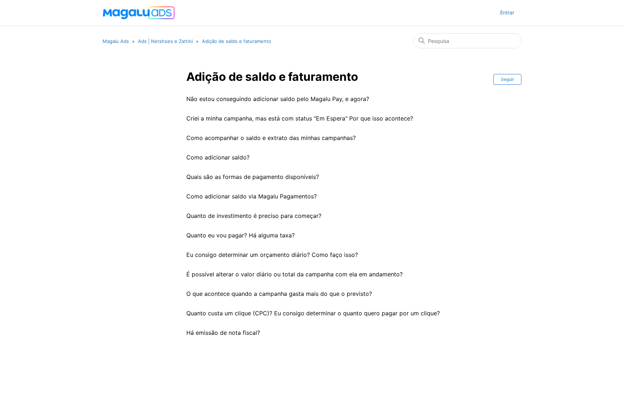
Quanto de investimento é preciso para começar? (253, 215)
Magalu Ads (116, 41)
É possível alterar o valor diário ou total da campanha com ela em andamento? (294, 274)
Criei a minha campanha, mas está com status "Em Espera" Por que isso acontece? (299, 118)
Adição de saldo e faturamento (236, 41)
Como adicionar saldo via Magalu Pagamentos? (251, 196)
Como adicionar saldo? (218, 157)
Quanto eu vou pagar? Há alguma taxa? (240, 235)
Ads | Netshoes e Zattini (165, 41)
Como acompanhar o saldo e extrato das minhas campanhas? (271, 137)
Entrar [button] (507, 12)
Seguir (507, 79)
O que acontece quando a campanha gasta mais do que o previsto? (279, 293)
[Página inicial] (139, 13)
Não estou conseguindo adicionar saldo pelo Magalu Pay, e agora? (277, 98)
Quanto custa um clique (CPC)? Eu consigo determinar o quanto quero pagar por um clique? (313, 313)
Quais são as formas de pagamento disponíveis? (252, 176)
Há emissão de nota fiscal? (223, 332)
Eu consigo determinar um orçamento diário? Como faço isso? (272, 254)
